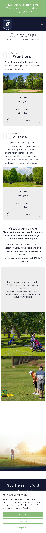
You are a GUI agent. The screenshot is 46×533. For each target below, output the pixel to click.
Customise (23, 521)
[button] (42, 23)
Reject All (23, 528)
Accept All (23, 514)
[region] (23, 512)
